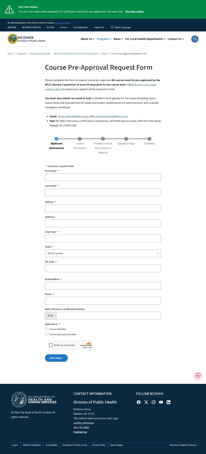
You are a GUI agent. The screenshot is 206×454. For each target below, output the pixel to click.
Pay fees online (134, 11)
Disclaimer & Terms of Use (74, 445)
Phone (48, 294)
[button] (194, 39)
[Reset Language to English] (112, 27)
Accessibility (51, 445)
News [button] (117, 39)
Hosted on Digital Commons (183, 445)
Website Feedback (32, 445)
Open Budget (116, 445)
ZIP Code (49, 262)
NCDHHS (12, 27)
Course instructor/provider (62, 334)
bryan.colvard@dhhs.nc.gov (73, 116)
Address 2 (50, 217)
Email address (52, 279)
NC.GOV (50, 27)
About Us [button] (86, 39)
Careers (64, 27)
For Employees (81, 27)
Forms (104, 53)
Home (10, 53)
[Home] (26, 35)
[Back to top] (198, 376)
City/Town (50, 232)
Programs (21, 53)
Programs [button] (103, 39)
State (48, 247)
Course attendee (57, 329)
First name (50, 170)
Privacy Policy (98, 445)
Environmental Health (40, 53)
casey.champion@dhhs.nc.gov (111, 116)
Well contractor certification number (65, 309)
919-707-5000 (81, 427)
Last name (50, 185)
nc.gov (15, 445)
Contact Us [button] (175, 39)
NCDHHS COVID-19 (31, 27)
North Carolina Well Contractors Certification (76, 53)
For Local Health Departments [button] (144, 39)
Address (49, 202)
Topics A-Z (99, 27)
